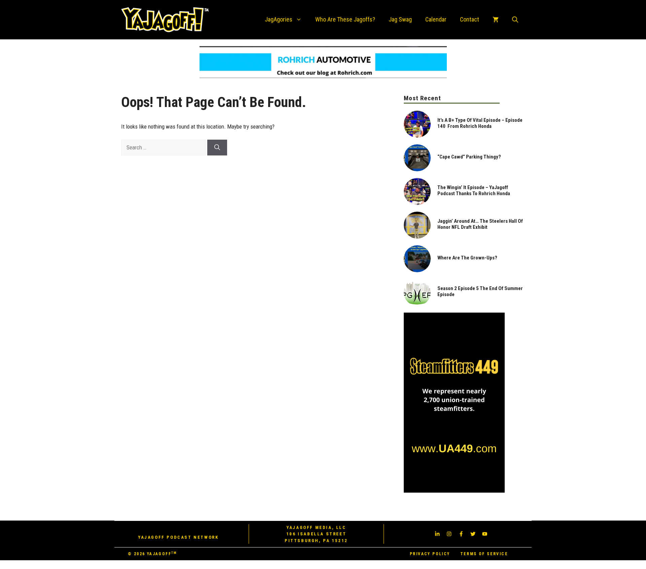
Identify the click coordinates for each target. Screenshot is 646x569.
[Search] (217, 148)
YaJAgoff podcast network (178, 537)
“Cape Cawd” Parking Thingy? (469, 157)
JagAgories (278, 19)
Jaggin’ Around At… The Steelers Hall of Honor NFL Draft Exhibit (480, 224)
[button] (515, 19)
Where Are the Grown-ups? (467, 258)
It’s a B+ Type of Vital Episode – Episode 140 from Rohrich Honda (480, 123)
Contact (469, 19)
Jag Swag (400, 19)
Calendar (435, 19)
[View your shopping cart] (495, 19)
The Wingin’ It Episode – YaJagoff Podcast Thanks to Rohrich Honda (473, 190)
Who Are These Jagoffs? (345, 19)
